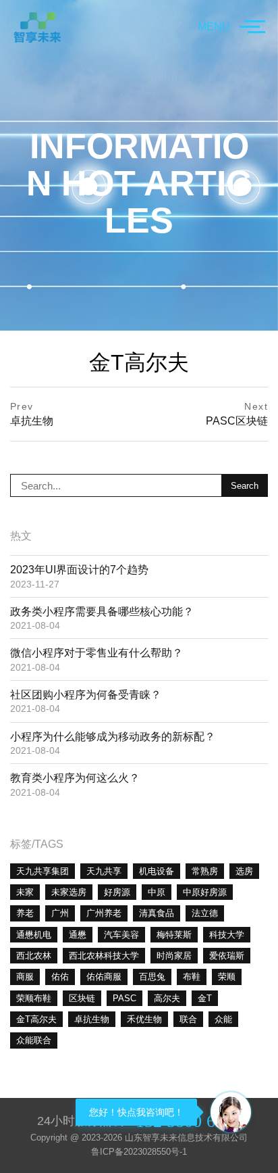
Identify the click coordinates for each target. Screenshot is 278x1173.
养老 (25, 913)
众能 (223, 1019)
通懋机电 (33, 935)
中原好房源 (205, 892)
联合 (188, 1019)
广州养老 (103, 913)
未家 (25, 892)
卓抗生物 (91, 1019)
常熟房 (205, 871)
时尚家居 (174, 956)
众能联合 (33, 1040)
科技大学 (226, 935)
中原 (156, 892)
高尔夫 (167, 998)
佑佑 (60, 977)
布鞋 (191, 977)
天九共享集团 (42, 871)
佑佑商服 (103, 977)
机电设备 (156, 871)
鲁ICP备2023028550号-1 (139, 1152)
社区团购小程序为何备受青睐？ (85, 694)
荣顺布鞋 (33, 998)
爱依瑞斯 (226, 956)
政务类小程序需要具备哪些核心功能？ (102, 611)
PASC (124, 998)
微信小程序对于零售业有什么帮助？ (96, 653)
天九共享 (103, 871)
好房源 (117, 892)
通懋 (77, 935)
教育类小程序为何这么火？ (75, 778)
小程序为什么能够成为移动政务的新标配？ (112, 736)
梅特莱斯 (174, 935)
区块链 (82, 998)
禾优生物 (144, 1019)
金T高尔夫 (36, 1019)
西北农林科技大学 (104, 956)
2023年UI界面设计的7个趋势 (79, 569)
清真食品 (156, 913)
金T (205, 998)
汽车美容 (121, 935)
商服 (25, 977)
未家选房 (68, 892)
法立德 (205, 913)
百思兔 (152, 977)
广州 (60, 913)
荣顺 (226, 977)
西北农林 (33, 956)
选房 (244, 871)
